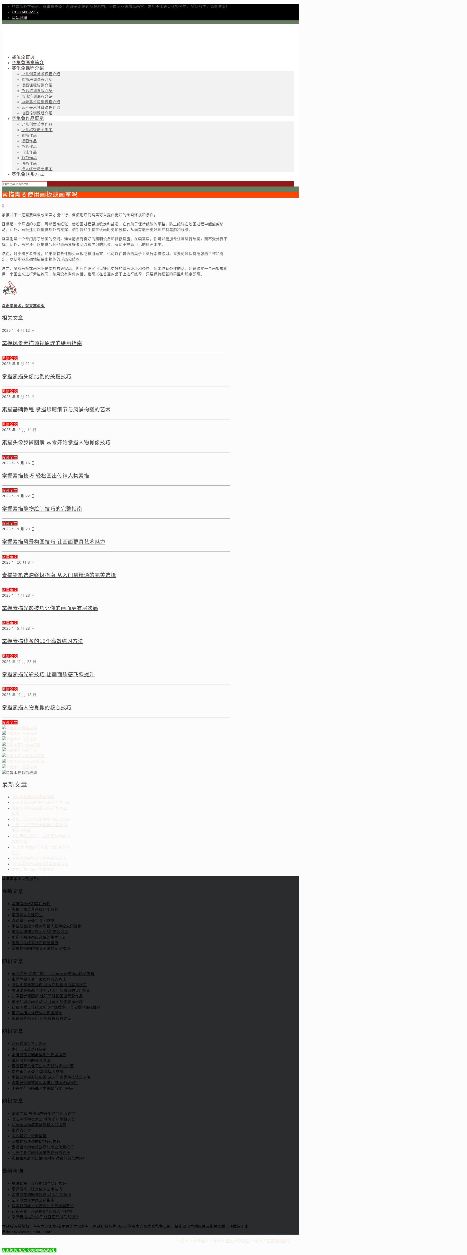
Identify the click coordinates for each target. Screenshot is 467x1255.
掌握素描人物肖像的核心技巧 (37, 707)
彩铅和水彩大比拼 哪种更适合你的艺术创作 (49, 1158)
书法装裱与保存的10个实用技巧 (39, 1183)
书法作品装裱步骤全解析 (33, 797)
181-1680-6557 (25, 12)
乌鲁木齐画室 (221, 1241)
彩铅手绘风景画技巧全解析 (35, 909)
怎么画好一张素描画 (29, 1136)
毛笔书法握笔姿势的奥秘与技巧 (39, 858)
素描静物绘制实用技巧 (31, 904)
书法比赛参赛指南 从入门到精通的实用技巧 (49, 985)
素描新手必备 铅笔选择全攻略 (37, 1071)
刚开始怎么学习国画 (29, 1044)
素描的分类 (21, 1130)
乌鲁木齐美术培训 (192, 1241)
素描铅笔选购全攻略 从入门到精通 (41, 1195)
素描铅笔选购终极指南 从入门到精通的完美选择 (59, 575)
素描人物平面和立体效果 (33, 869)
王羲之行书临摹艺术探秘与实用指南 (43, 1088)
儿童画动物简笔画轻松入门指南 (39, 1125)
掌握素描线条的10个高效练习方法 (42, 641)
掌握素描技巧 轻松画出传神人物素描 (45, 475)
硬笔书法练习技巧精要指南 (35, 943)
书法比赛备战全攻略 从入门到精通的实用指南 (51, 990)
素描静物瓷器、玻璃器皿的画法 (39, 979)
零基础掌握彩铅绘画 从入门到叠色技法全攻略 (51, 1077)
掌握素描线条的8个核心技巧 (36, 1141)
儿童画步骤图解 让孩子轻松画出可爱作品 (47, 996)
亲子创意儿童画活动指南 (33, 1200)
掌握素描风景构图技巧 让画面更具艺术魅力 (53, 541)
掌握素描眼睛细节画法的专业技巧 (41, 948)
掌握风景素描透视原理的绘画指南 (42, 343)
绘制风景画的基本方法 (31, 1060)
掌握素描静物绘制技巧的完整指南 (42, 508)
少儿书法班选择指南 (29, 1049)
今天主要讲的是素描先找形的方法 (41, 1153)
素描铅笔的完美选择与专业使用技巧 (43, 1147)
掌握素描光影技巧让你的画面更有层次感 (50, 608)
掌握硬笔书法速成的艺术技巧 (37, 1189)
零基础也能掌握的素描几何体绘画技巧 (45, 1083)
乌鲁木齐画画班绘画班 (270, 1241)
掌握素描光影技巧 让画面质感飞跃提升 (48, 674)
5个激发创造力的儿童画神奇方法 (40, 864)
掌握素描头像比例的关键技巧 (37, 376)
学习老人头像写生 (27, 915)
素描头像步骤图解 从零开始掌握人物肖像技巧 (56, 442)
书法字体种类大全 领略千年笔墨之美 (43, 1119)
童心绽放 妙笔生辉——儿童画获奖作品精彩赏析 (53, 974)
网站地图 (19, 18)
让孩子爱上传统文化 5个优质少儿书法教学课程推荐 (56, 1007)
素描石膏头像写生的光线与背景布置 (43, 1066)
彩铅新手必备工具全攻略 (33, 920)
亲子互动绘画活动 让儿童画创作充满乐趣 (47, 1002)
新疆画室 (242, 1241)
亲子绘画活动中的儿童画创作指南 (41, 802)
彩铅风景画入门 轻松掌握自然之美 (41, 1018)
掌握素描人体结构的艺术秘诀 (37, 1013)
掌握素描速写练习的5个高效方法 (40, 932)
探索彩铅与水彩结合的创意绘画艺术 (43, 1206)
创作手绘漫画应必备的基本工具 (39, 937)
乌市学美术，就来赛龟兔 (23, 306)
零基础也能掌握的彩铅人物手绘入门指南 (47, 926)
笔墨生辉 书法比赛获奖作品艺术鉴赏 (43, 1113)
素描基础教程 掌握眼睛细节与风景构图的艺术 (56, 409)
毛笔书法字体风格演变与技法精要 (41, 819)
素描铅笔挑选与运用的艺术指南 (39, 1055)
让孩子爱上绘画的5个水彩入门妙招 (42, 1211)
